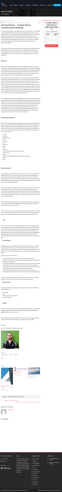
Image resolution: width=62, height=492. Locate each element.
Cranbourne (35, 469)
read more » (18, 472)
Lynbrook (35, 473)
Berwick (35, 461)
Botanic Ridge (36, 463)
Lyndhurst (35, 475)
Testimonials (35, 5)
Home (11, 5)
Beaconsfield (36, 458)
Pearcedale (35, 484)
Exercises (4, 22)
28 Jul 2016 (12, 21)
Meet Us (15, 5)
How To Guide (43, 5)
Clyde (34, 467)
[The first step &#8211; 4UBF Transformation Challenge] (34, 370)
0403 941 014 (57, 5)
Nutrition (27, 22)
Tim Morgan (4, 21)
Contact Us (50, 5)
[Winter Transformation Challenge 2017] (20, 369)
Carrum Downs (36, 465)
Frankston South (36, 471)
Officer (34, 479)
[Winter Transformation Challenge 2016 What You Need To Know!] (7, 376)
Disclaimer (57, 490)
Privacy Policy (51, 490)
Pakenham (35, 482)
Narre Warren (36, 477)
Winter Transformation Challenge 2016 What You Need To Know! (7, 386)
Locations (27, 5)
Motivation (22, 22)
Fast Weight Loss (10, 22)
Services (21, 5)
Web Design (41, 490)
